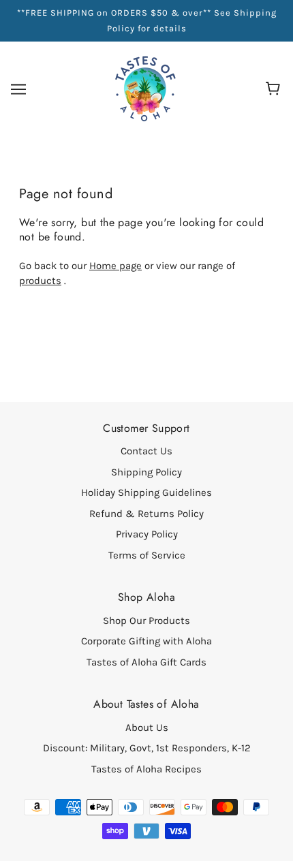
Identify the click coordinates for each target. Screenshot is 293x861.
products (40, 281)
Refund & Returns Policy (146, 513)
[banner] (145, 88)
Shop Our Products (146, 620)
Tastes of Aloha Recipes (146, 769)
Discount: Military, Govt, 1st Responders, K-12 (147, 748)
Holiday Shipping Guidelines (146, 492)
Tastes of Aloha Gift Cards (146, 662)
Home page (115, 266)
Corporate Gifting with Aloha (146, 641)
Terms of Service (146, 555)
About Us (146, 727)
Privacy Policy (147, 534)
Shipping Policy (146, 472)
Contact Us (146, 451)
